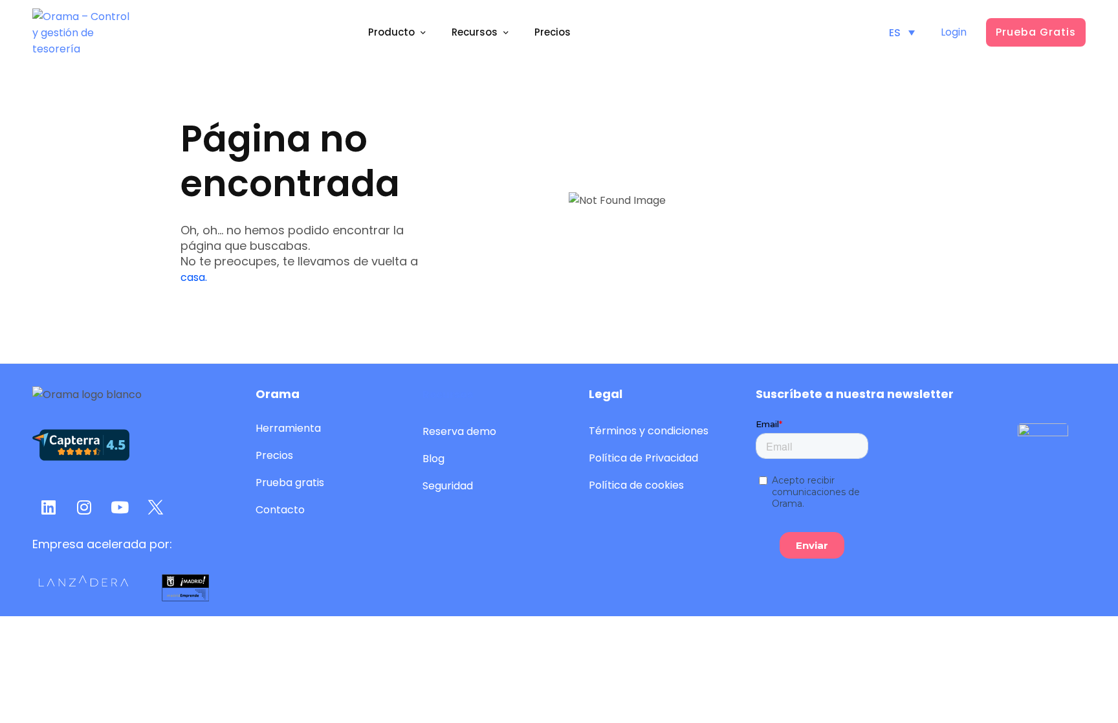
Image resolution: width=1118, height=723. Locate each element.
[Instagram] (84, 507)
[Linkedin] (48, 507)
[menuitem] (901, 32)
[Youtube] (120, 507)
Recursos (447, 394)
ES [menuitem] (895, 32)
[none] (901, 32)
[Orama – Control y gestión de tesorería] (80, 32)
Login (954, 32)
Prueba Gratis (1036, 32)
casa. (194, 277)
